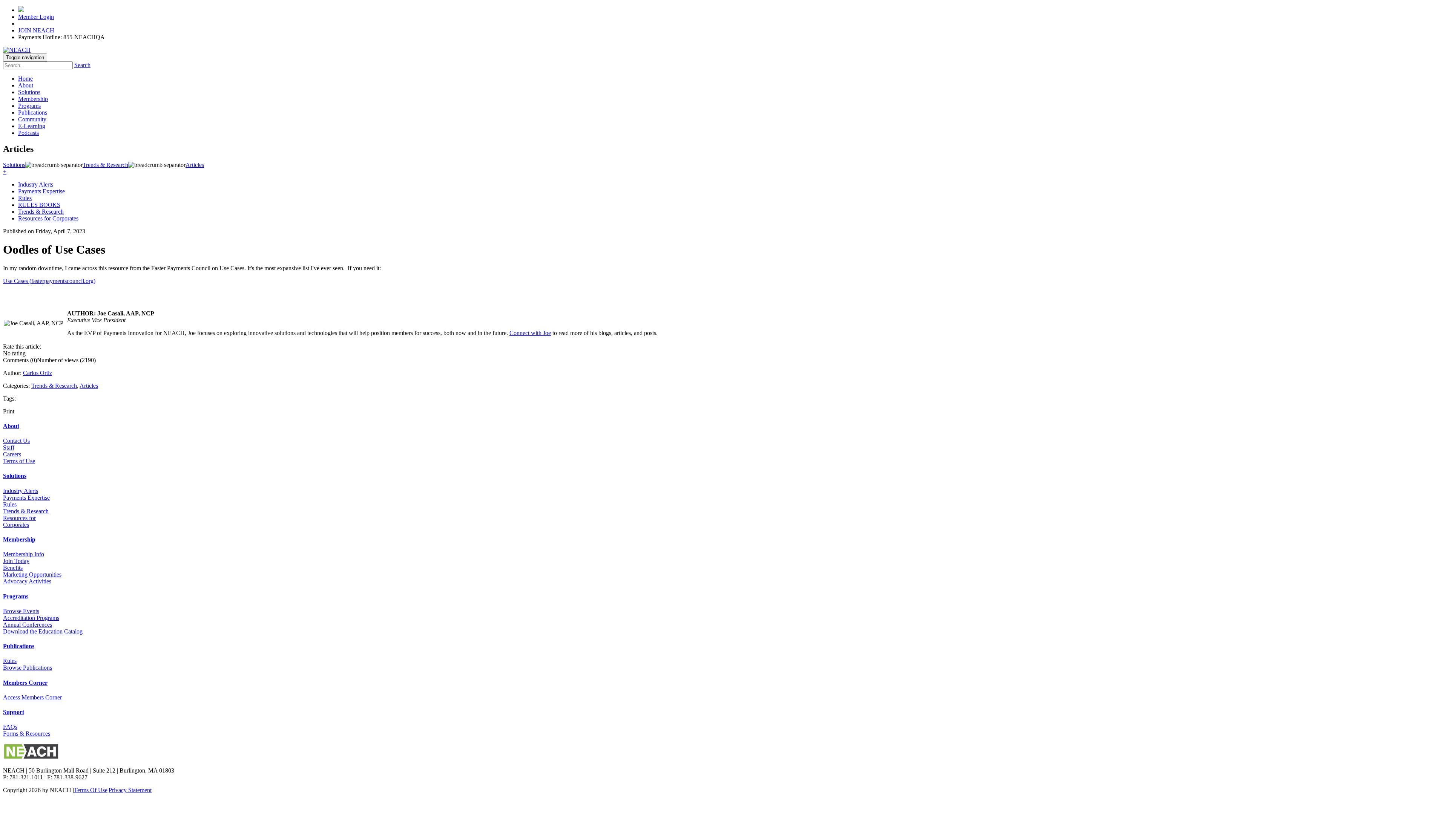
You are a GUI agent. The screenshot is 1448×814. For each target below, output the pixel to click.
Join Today (16, 561)
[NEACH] (17, 50)
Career (11, 454)
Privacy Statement (130, 790)
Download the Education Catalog (43, 631)
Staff (8, 447)
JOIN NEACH (36, 30)
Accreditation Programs (31, 618)
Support (13, 712)
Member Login (36, 17)
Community (32, 119)
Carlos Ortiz (37, 373)
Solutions (29, 92)
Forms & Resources (26, 733)
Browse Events (21, 611)
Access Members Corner (32, 697)
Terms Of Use (90, 790)
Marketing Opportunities (32, 574)
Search (82, 65)
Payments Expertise (41, 191)
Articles (89, 386)
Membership (33, 99)
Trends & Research (41, 211)
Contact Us (16, 441)
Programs (29, 106)
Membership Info (23, 554)
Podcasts (28, 133)
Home (25, 78)
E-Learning (31, 126)
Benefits (13, 568)
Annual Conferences (27, 624)
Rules (25, 198)
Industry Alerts (35, 184)
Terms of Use (19, 461)
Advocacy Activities (27, 581)
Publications (32, 112)
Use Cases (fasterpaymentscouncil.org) (49, 281)
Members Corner (25, 682)
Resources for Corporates (48, 218)
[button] (4, 171)
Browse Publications (27, 667)
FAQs (10, 727)
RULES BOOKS (39, 205)
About (25, 85)
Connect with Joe (530, 333)
